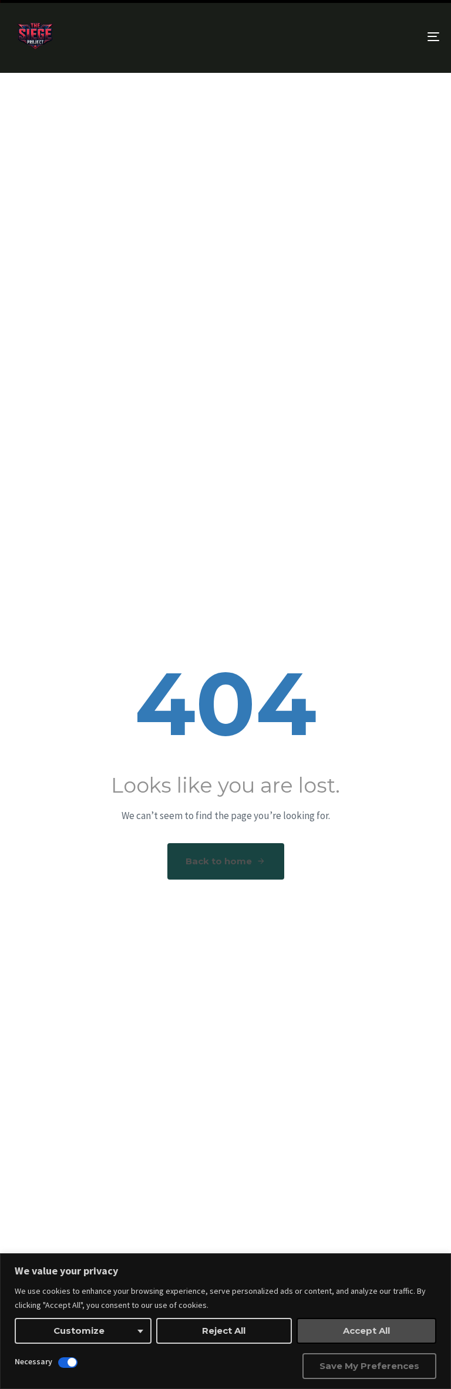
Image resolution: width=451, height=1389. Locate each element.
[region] (225, 1321)
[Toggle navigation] (368, 36)
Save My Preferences (369, 1365)
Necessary (33, 1361)
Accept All (366, 1330)
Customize (79, 1330)
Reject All (223, 1330)
